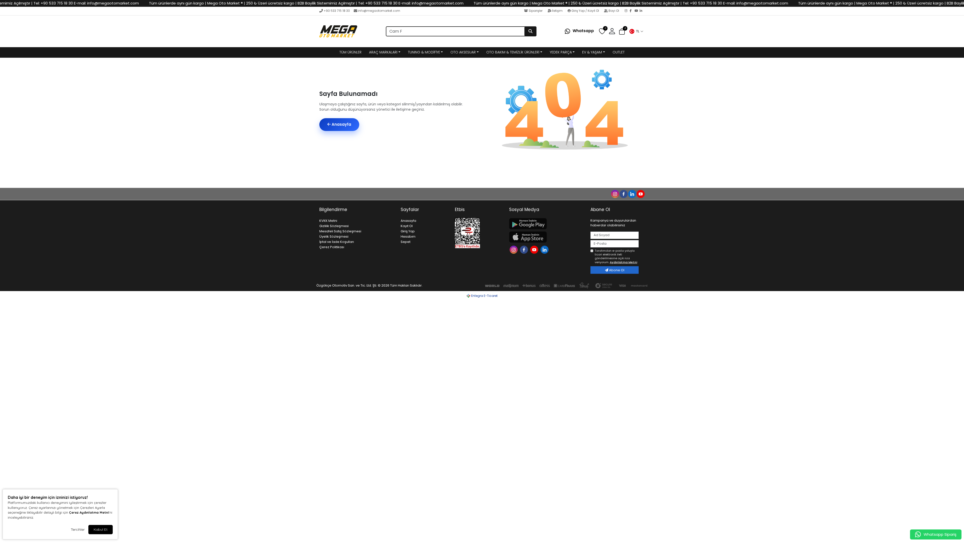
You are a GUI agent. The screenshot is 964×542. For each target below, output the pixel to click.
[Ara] (530, 31)
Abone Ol (616, 270)
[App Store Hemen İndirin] (546, 237)
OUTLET (619, 52)
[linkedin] (632, 193)
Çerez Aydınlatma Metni (89, 512)
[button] (636, 31)
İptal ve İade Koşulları (336, 241)
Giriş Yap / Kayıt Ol (585, 11)
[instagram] (615, 193)
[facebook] (623, 193)
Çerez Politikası (331, 247)
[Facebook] (632, 11)
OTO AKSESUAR (463, 52)
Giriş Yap (408, 231)
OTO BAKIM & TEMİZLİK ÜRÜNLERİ (512, 52)
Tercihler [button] (78, 529)
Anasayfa (341, 124)
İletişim (557, 11)
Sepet (405, 241)
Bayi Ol (614, 11)
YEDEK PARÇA (561, 52)
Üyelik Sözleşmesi (333, 236)
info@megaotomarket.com (379, 11)
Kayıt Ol (407, 226)
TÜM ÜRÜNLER (350, 52)
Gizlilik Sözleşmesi (334, 226)
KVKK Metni (328, 220)
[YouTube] (637, 11)
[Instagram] (627, 11)
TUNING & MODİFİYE (424, 52)
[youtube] (640, 193)
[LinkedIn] (642, 11)
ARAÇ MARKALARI (383, 52)
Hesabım (408, 236)
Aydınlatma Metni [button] (623, 262)
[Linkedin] (545, 249)
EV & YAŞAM (592, 52)
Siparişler (535, 11)
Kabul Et (100, 529)
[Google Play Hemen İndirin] (546, 223)
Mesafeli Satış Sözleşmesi (340, 231)
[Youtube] (535, 249)
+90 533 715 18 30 (337, 11)
